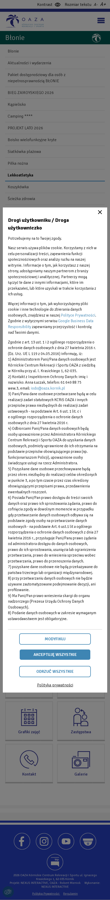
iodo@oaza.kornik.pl (48, 388)
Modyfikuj (55, 639)
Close (100, 212)
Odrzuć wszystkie (55, 671)
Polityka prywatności (55, 685)
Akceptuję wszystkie (55, 654)
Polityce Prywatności (78, 315)
